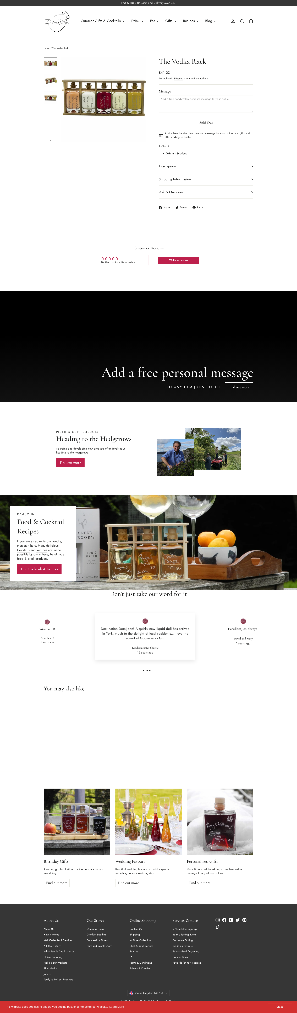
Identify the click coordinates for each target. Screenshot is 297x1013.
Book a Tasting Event (184, 934)
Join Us (48, 974)
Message (165, 91)
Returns (134, 951)
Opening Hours (95, 929)
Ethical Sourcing (53, 957)
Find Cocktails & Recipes (39, 569)
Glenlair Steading (97, 934)
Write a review (178, 260)
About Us (49, 929)
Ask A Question (171, 192)
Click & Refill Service (141, 946)
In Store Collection (140, 940)
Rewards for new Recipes (187, 963)
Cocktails (23, 550)
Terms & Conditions (141, 963)
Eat (153, 20)
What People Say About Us (59, 951)
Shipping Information (175, 179)
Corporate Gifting (183, 940)
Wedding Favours (182, 946)
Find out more (239, 387)
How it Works (51, 934)
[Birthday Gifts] (77, 822)
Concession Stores (97, 940)
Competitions (180, 957)
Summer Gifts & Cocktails (101, 20)
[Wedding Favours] (148, 822)
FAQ (132, 957)
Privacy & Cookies (140, 968)
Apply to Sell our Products (58, 979)
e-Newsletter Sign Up (185, 929)
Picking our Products (55, 963)
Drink (136, 20)
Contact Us (136, 929)
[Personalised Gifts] (220, 822)
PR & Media (50, 968)
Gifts (169, 20)
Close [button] (280, 1006)
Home (47, 48)
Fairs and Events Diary (99, 946)
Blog (209, 20)
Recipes (189, 20)
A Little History (52, 946)
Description (167, 166)
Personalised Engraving (186, 951)
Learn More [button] (116, 1006)
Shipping (178, 78)
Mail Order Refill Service (58, 940)
